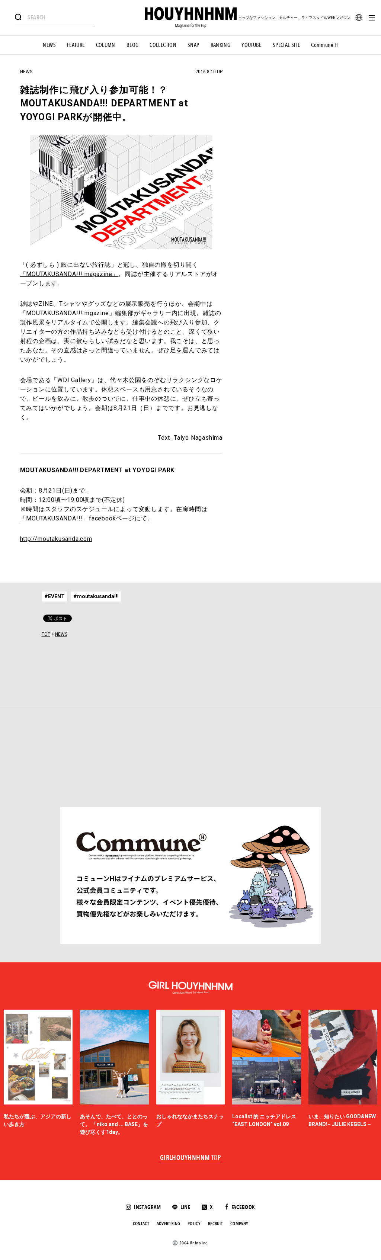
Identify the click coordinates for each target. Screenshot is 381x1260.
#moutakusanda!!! (96, 596)
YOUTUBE (251, 45)
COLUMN (105, 45)
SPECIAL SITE (286, 45)
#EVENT (54, 596)
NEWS (49, 45)
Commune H (324, 45)
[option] (38, 1073)
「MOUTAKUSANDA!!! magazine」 (69, 274)
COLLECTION (163, 45)
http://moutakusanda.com (56, 538)
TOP (46, 634)
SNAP (193, 45)
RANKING (221, 45)
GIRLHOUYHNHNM (190, 1158)
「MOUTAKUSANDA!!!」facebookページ (77, 518)
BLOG (133, 45)
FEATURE (76, 45)
